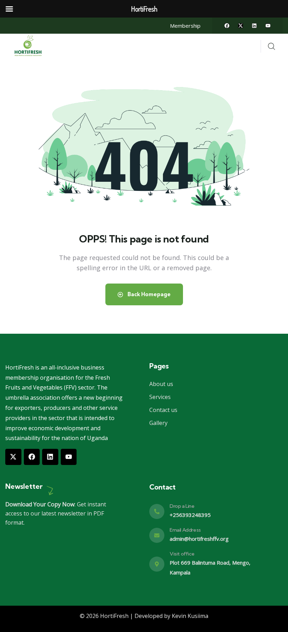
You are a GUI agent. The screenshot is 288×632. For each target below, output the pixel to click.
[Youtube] (268, 25)
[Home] (28, 46)
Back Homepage (148, 294)
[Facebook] (226, 25)
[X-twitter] (240, 25)
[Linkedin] (254, 25)
